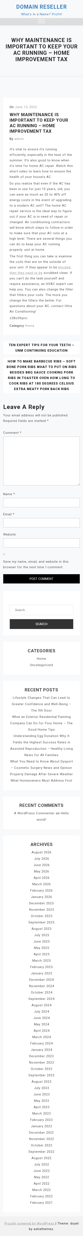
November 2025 (41, 910)
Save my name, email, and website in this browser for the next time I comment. (36, 564)
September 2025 (41, 922)
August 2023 (41, 1082)
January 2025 (41, 973)
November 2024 (41, 986)
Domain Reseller (41, 7)
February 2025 (41, 967)
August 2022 (41, 1158)
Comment (12, 433)
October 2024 (41, 992)
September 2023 (41, 1075)
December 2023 (41, 1056)
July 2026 (41, 859)
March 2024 (41, 1037)
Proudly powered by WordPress (29, 1223)
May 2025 (41, 948)
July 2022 (41, 1164)
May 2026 (41, 871)
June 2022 (41, 1171)
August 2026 (41, 852)
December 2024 (41, 980)
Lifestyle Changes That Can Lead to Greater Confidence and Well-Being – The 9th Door (41, 704)
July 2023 (41, 1088)
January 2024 (41, 1050)
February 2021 (41, 1203)
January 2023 (41, 1126)
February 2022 (41, 1196)
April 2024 (42, 1031)
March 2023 (41, 1113)
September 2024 (41, 999)
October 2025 (41, 916)
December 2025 (41, 903)
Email (8, 514)
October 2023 (41, 1069)
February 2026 (41, 890)
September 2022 (41, 1152)
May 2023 (41, 1101)
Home (29, 326)
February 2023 (41, 1120)
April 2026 (42, 878)
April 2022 (42, 1183)
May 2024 (41, 1024)
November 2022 (41, 1139)
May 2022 (41, 1177)
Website (9, 534)
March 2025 (41, 961)
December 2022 (41, 1133)
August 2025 (41, 929)
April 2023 (42, 1107)
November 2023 (41, 1062)
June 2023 (41, 1094)
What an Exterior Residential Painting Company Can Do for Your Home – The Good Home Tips (41, 723)
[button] (41, 21)
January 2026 (41, 897)
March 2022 (41, 1190)
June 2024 (41, 1018)
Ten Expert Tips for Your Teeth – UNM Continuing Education (41, 347)
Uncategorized (41, 665)
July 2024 (41, 1011)
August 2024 (41, 1005)
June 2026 (41, 865)
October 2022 (41, 1145)
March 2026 (41, 884)
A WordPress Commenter (34, 813)
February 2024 (41, 1043)
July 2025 (41, 935)
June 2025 (41, 941)
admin (19, 139)
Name (9, 494)
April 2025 (42, 954)
